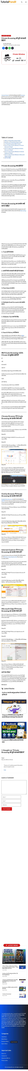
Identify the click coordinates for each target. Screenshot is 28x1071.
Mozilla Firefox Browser (6, 499)
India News (4, 1036)
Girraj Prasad (8, 43)
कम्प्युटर (22, 335)
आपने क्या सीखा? (8, 157)
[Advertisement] (14, 1057)
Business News (5, 1041)
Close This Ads (14, 1041)
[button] (22, 2)
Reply (5, 770)
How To (8, 35)
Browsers (22, 95)
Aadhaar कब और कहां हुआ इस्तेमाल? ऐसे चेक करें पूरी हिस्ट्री (10, 974)
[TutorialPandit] (8, 2)
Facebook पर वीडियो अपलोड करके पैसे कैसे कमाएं (9, 988)
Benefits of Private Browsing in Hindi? (13, 142)
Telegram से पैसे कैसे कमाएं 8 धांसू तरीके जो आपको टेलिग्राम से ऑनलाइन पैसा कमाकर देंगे (10, 981)
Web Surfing (23, 210)
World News (4, 1039)
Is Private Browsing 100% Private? (13, 143)
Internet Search (5, 95)
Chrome (4, 35)
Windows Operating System (10, 557)
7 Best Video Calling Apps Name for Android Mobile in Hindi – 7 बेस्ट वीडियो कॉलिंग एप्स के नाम (10, 967)
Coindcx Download (6, 994)
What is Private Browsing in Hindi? (13, 140)
